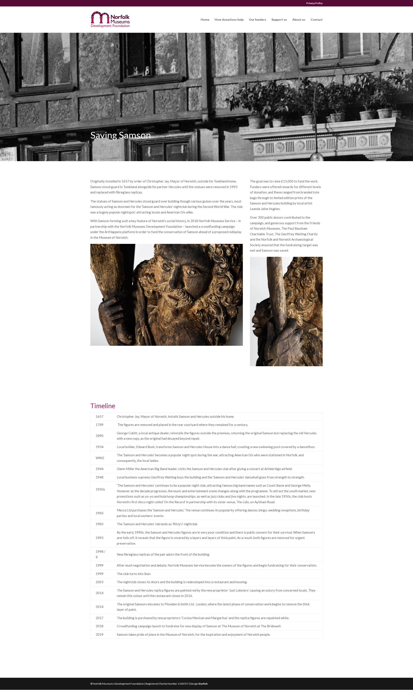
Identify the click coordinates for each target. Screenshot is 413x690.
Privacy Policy (314, 3)
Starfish (203, 683)
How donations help (229, 19)
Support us (279, 19)
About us (298, 19)
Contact (317, 19)
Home (205, 19)
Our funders (257, 19)
